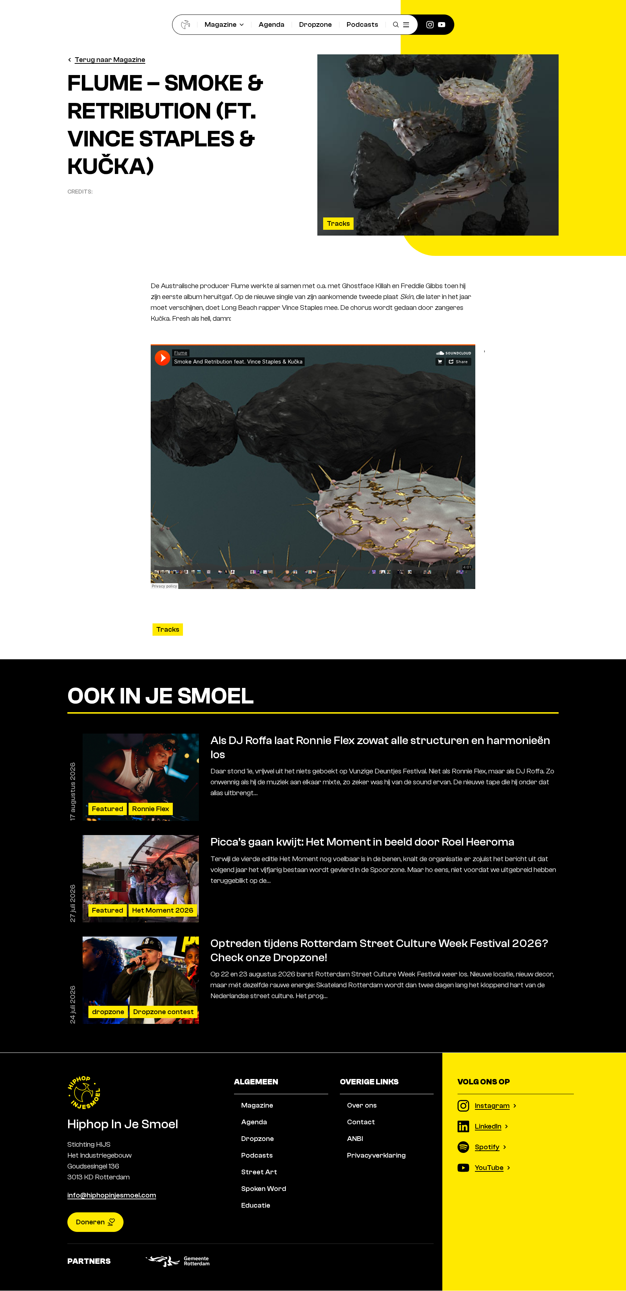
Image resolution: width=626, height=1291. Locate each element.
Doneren (90, 1222)
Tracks (338, 223)
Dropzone (315, 24)
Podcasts (362, 24)
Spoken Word (263, 1188)
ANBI (355, 1138)
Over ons (362, 1105)
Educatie (255, 1205)
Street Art (259, 1172)
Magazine (221, 24)
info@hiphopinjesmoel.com (111, 1195)
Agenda (271, 24)
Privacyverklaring (376, 1155)
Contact (361, 1122)
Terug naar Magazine (110, 59)
